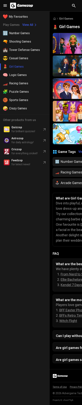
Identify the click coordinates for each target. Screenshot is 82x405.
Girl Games (66, 18)
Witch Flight (68, 321)
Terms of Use (60, 387)
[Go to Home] (54, 18)
